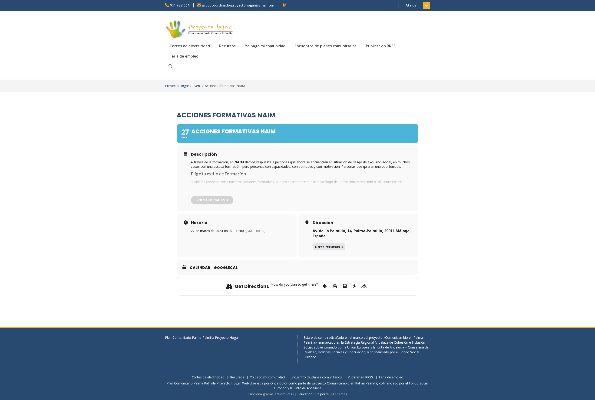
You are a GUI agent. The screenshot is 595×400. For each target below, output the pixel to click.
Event (197, 86)
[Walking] (354, 286)
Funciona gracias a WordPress (271, 394)
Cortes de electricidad (190, 45)
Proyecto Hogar (177, 86)
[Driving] (334, 286)
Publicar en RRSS (381, 45)
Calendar (200, 267)
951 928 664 (180, 5)
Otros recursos (327, 247)
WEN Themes (336, 394)
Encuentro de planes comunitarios (326, 45)
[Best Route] (324, 286)
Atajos (411, 5)
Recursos (227, 45)
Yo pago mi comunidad (265, 45)
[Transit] (345, 286)
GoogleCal (226, 267)
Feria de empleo (184, 56)
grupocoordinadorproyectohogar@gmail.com (238, 5)
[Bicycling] (364, 286)
